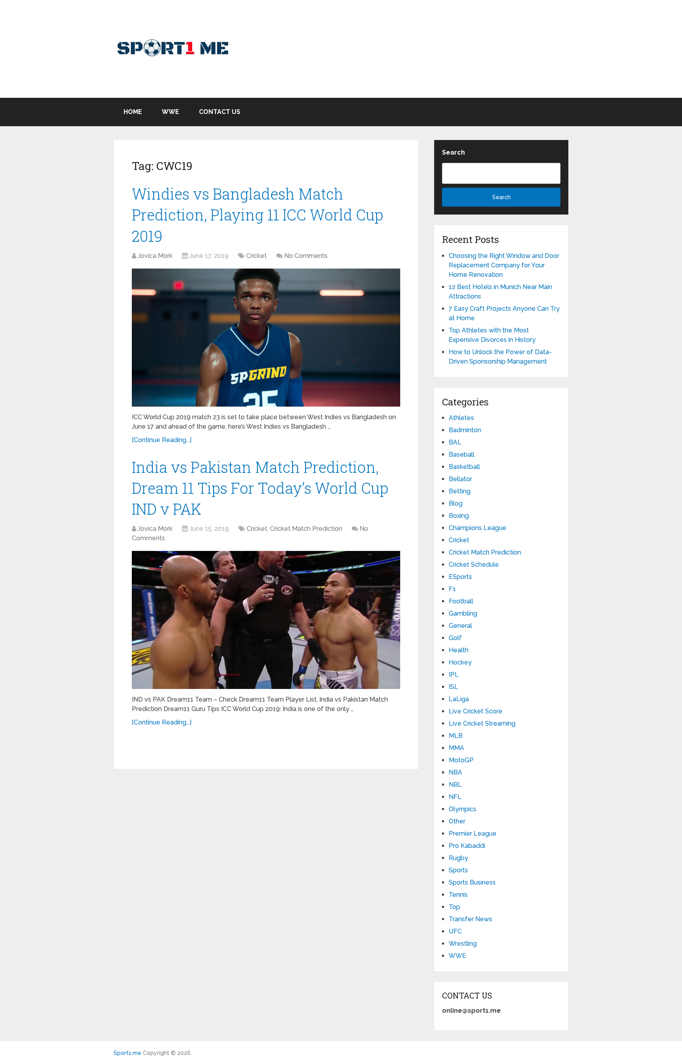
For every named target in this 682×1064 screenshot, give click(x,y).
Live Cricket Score (475, 711)
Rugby (458, 858)
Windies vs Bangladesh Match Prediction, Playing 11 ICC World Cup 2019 (257, 214)
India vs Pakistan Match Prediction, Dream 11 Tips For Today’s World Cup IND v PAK (260, 488)
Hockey (460, 662)
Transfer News (470, 919)
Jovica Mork (155, 255)
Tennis (458, 894)
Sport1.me (127, 1053)
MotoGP (461, 760)
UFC (455, 931)
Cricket (256, 255)
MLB (456, 735)
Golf (455, 638)
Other (457, 821)
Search (453, 152)
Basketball (464, 466)
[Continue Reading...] (161, 440)
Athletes (461, 418)
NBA (455, 772)
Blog (456, 503)
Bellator (460, 479)
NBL (455, 784)
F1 (452, 589)
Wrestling (463, 943)
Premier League (473, 833)
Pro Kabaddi (467, 845)
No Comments (306, 255)
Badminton (465, 430)
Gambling (463, 613)
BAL (455, 442)
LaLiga (459, 699)
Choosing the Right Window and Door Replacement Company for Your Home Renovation (504, 265)
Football (461, 601)
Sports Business (472, 882)
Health (458, 650)
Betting (459, 491)
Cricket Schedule (474, 564)
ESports (460, 577)
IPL (454, 674)
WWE (170, 112)
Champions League (477, 528)
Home (133, 112)
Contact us (219, 112)
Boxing (459, 515)
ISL (453, 687)
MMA (456, 748)
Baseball (461, 454)
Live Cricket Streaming (482, 723)
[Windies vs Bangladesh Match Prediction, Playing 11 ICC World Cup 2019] (266, 338)
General (460, 625)
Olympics (462, 809)
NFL (455, 797)
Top (454, 907)
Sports (458, 870)
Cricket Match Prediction (306, 528)
